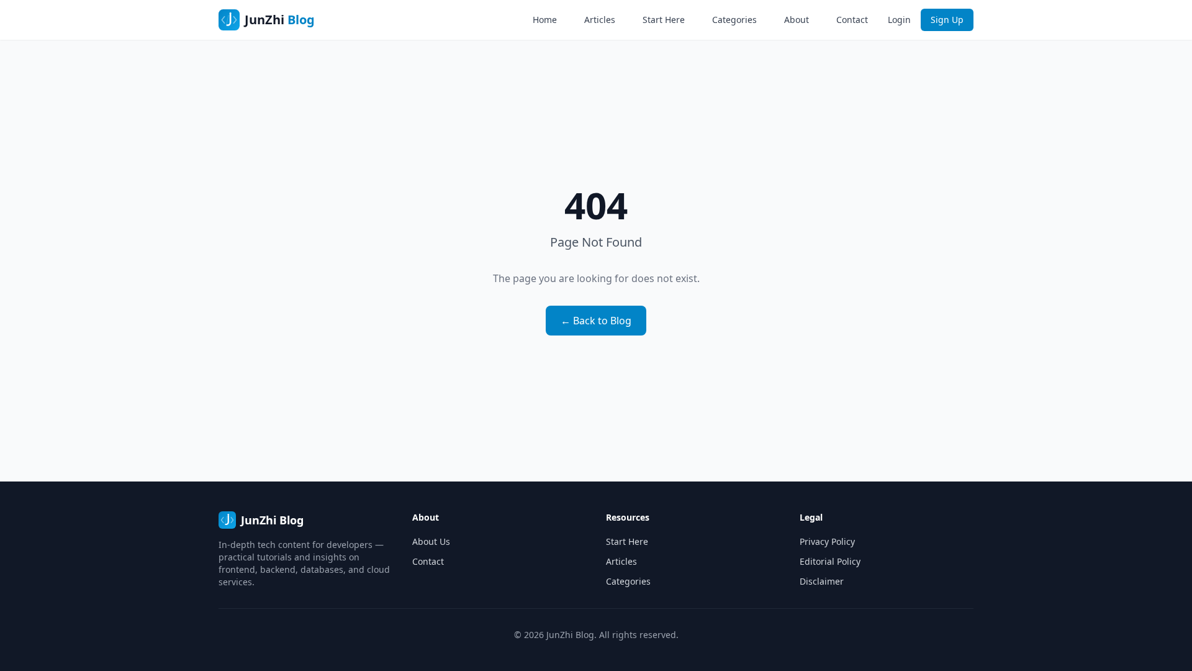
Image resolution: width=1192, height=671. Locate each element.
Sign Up (947, 19)
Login (899, 19)
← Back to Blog (596, 320)
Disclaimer (822, 581)
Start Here (664, 19)
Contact (852, 19)
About (796, 19)
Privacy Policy (827, 541)
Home (545, 19)
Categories (734, 19)
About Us (431, 541)
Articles (599, 19)
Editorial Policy (830, 561)
